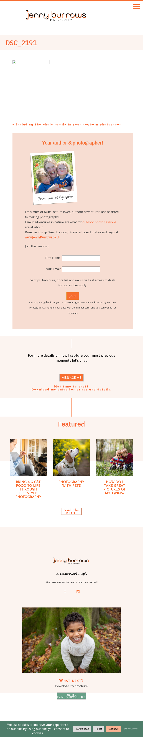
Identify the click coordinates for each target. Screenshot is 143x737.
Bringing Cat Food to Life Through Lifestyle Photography (28, 490)
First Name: (53, 258)
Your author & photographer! (72, 142)
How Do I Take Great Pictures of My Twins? (115, 488)
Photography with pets (71, 484)
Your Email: (53, 269)
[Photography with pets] (71, 457)
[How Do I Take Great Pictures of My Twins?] (114, 457)
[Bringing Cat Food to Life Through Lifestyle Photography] (28, 457)
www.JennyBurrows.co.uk (42, 237)
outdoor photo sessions (99, 222)
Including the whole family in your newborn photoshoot (68, 124)
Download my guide (49, 389)
